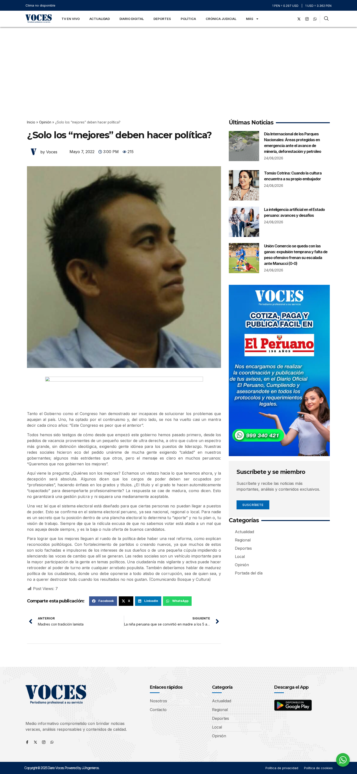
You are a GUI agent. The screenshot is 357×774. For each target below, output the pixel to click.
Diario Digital (131, 19)
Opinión (45, 122)
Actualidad (99, 19)
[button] (103, 601)
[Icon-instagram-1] (307, 19)
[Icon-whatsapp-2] (315, 19)
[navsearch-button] (326, 19)
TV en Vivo (70, 19)
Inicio (31, 122)
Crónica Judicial (221, 19)
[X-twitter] (299, 19)
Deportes (162, 19)
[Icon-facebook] (27, 742)
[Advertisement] (178, 63)
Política (188, 19)
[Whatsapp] (52, 742)
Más (249, 19)
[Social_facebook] (291, 19)
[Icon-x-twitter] (35, 742)
